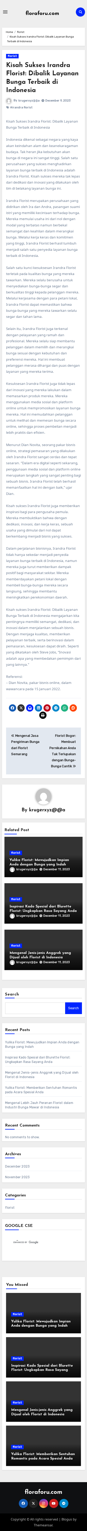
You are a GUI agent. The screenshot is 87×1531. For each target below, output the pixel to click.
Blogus (67, 1519)
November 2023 (17, 1177)
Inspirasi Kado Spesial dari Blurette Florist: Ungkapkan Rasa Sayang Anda (42, 1370)
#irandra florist (21, 107)
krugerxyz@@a (29, 100)
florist (12, 56)
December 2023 (17, 1166)
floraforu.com (42, 13)
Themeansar (43, 1525)
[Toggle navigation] (5, 11)
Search (12, 994)
